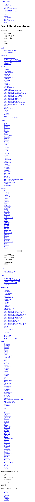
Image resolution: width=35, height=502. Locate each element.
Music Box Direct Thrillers (12, 101)
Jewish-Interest (9, 87)
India (6, 150)
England (7, 138)
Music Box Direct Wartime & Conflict (15, 102)
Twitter (6, 497)
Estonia (6, 140)
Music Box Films (5, 1)
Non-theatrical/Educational (11, 8)
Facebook (6, 495)
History (7, 84)
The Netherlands (9, 180)
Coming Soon (8, 5)
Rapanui (7, 234)
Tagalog (6, 243)
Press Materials (8, 10)
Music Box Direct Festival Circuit (14, 90)
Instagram (6, 498)
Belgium (7, 128)
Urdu (6, 248)
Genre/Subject (4, 66)
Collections (4, 55)
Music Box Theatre (9, 20)
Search (6, 19)
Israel (6, 155)
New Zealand (8, 162)
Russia (6, 170)
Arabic (6, 191)
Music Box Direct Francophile (13, 92)
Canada (6, 131)
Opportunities (7, 17)
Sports (6, 111)
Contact (6, 16)
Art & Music (8, 72)
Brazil (6, 129)
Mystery (7, 107)
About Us (6, 14)
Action (6, 69)
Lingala (6, 227)
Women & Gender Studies (12, 59)
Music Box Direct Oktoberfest (13, 96)
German (7, 215)
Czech (6, 200)
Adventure (7, 71)
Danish (6, 201)
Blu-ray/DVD (10, 35)
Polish (6, 231)
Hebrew (6, 219)
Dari (5, 203)
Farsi (6, 209)
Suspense (7, 113)
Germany (7, 146)
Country (3, 120)
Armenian (7, 192)
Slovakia (7, 173)
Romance (7, 110)
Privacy (6, 491)
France (6, 143)
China (6, 134)
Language (3, 188)
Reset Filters (7, 45)
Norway (7, 164)
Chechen (7, 197)
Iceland (6, 149)
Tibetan (6, 245)
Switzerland (7, 177)
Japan (6, 158)
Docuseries (7, 78)
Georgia (6, 144)
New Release (8, 108)
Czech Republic (9, 135)
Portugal (7, 168)
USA (6, 183)
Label (2, 48)
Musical (6, 105)
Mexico (6, 161)
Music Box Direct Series (11, 99)
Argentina (7, 123)
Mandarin (7, 228)
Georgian (7, 213)
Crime (6, 75)
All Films (6, 7)
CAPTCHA (7, 482)
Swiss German (8, 242)
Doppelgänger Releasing (10, 11)
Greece (6, 147)
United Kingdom (9, 182)
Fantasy (6, 83)
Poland (6, 167)
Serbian (6, 237)
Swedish (7, 240)
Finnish (6, 210)
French (7, 212)
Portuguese (8, 233)
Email (9, 477)
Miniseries (7, 89)
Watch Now (9, 41)
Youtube (6, 500)
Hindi (6, 221)
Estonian (7, 207)
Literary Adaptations (10, 62)
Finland (6, 141)
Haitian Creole (8, 218)
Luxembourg (8, 159)
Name (5, 474)
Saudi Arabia (8, 171)
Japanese (7, 225)
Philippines (7, 165)
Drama (7, 80)
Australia (7, 125)
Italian (6, 224)
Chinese (6, 198)
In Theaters (7, 4)
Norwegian (7, 230)
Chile (6, 132)
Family (6, 81)
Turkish (6, 246)
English (7, 206)
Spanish (7, 239)
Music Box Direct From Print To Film (15, 93)
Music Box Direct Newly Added (13, 95)
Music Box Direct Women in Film (14, 104)
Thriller (7, 116)
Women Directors (9, 58)
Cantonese (7, 195)
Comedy (7, 74)
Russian (6, 236)
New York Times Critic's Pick (12, 61)
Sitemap (6, 492)
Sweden (7, 176)
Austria (6, 126)
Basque (6, 194)
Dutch (6, 204)
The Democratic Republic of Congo (14, 179)
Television (7, 114)
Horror (6, 86)
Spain (6, 174)
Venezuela (7, 185)
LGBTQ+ (7, 64)
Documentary (8, 77)
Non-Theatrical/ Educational (11, 40)
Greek (6, 216)
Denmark (7, 137)
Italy (6, 156)
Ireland (6, 153)
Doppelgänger (8, 52)
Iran (5, 152)
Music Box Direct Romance (12, 98)
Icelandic (7, 222)
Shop (5, 22)
